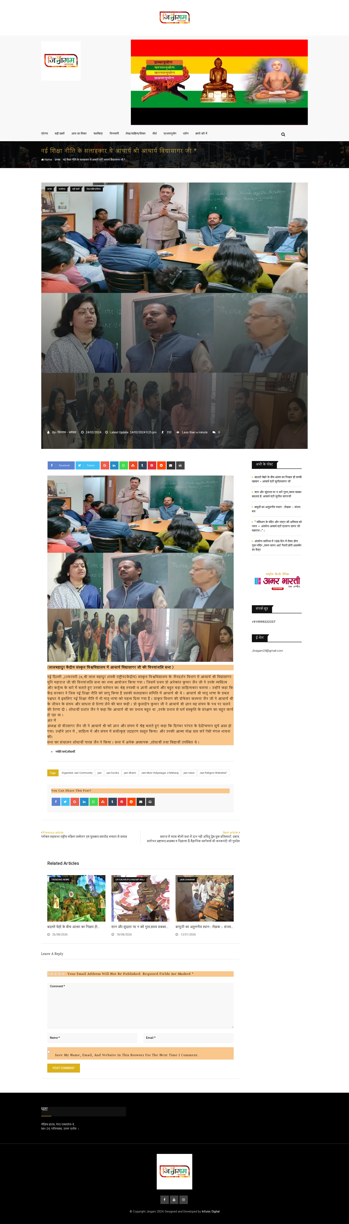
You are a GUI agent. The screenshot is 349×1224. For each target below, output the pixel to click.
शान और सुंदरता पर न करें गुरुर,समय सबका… (139, 927)
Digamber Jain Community (77, 772)
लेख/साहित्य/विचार (136, 133)
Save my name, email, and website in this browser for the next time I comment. (127, 1055)
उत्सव (57, 159)
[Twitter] (65, 802)
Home (48, 159)
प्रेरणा (44, 133)
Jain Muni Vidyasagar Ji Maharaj (160, 772)
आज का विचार (79, 133)
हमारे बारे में (201, 133)
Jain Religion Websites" (213, 772)
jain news (189, 772)
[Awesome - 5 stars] (63, 973)
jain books (113, 772)
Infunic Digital (211, 1211)
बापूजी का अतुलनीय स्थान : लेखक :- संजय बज (276, 509)
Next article (230, 832)
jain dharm (130, 772)
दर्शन (186, 133)
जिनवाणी (114, 133)
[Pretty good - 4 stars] (59, 973)
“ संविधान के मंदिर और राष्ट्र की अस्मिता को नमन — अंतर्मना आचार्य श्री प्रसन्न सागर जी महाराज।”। (277, 526)
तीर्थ (154, 133)
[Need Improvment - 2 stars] (52, 973)
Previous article (53, 832)
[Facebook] (56, 802)
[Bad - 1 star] (48, 973)
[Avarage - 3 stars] (55, 973)
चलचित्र (98, 133)
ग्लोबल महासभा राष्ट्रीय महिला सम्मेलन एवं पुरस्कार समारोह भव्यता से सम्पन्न (84, 837)
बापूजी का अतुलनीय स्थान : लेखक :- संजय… (204, 927)
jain (100, 772)
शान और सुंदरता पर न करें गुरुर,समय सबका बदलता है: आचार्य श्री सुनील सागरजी (276, 494)
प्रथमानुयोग (170, 133)
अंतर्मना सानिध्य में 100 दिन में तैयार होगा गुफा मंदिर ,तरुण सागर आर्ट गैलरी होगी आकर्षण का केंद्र (276, 545)
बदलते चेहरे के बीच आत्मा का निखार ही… (73, 927)
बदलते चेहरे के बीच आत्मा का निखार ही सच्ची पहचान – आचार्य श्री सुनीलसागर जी (277, 479)
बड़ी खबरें (60, 133)
